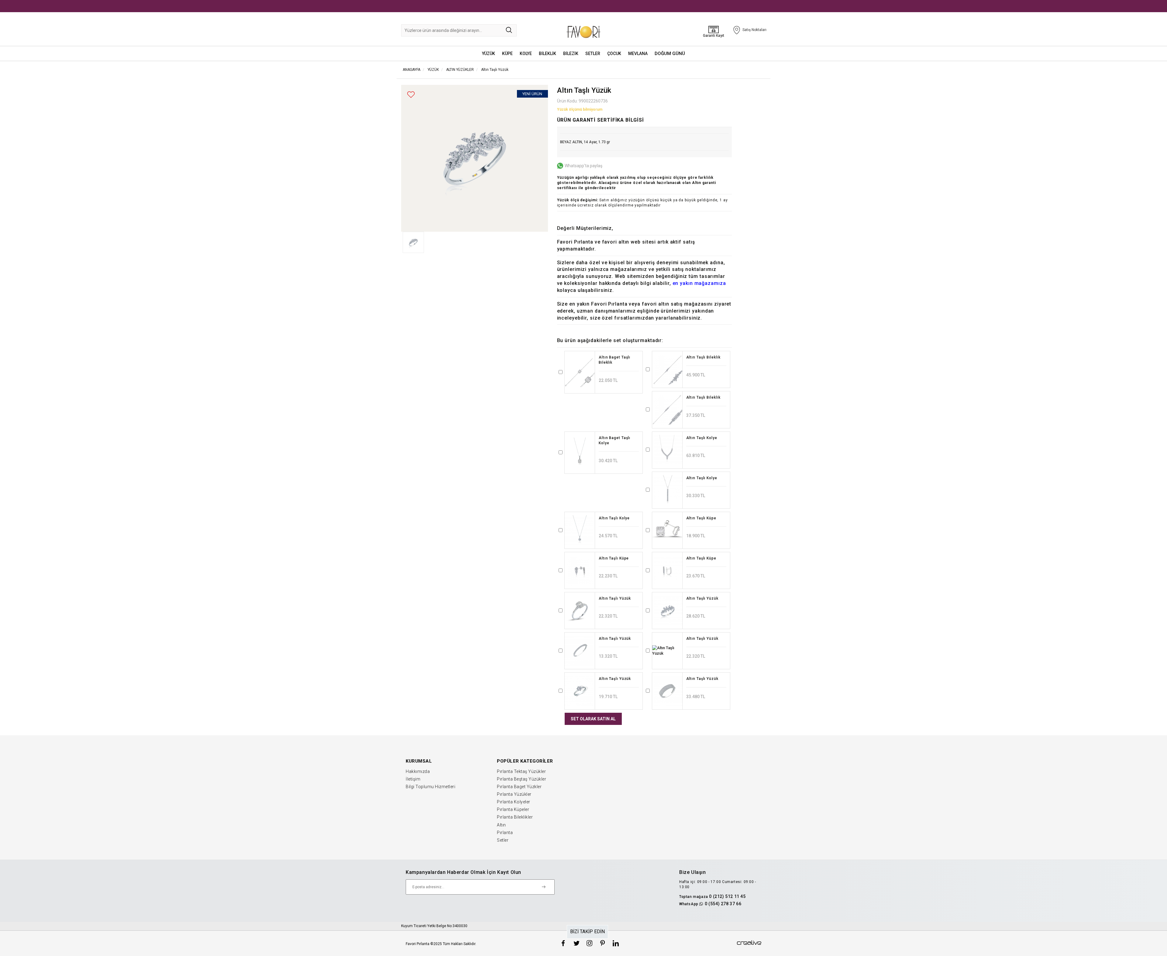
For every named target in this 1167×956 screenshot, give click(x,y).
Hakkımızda (418, 771)
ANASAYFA (411, 70)
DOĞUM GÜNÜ (670, 53)
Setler (502, 840)
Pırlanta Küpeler (513, 809)
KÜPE (507, 53)
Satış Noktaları (754, 30)
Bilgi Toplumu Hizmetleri (430, 786)
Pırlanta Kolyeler (513, 801)
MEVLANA (638, 53)
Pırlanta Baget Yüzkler (519, 786)
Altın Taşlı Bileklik (703, 357)
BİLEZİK (570, 53)
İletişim (413, 779)
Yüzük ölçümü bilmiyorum (579, 109)
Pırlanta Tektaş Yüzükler (521, 771)
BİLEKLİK (547, 53)
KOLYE (526, 53)
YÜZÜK (488, 53)
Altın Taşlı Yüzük (494, 70)
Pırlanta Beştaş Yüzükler (521, 779)
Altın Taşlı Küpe (701, 518)
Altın (501, 825)
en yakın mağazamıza (699, 283)
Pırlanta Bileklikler (515, 817)
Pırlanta (505, 832)
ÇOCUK (614, 53)
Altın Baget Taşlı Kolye (614, 440)
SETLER (592, 53)
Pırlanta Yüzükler (514, 794)
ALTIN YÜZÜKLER (460, 70)
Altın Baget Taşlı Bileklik (614, 360)
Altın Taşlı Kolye (701, 438)
